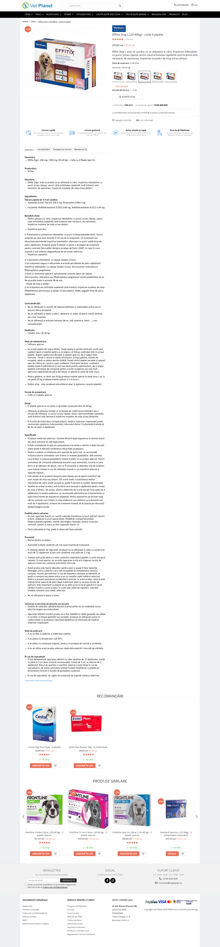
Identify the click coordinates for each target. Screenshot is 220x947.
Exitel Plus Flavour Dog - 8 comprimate (88, 747)
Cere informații (146, 120)
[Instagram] (113, 880)
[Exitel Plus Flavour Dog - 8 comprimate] (88, 724)
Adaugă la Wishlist (123, 120)
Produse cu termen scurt (78, 930)
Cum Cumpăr (73, 913)
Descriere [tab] (29, 149)
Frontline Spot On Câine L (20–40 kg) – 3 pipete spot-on (132, 834)
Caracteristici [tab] (44, 149)
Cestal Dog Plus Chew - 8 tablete (44, 747)
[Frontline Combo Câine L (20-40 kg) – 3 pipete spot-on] (44, 809)
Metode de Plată (74, 916)
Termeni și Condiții (30, 909)
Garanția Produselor (76, 927)
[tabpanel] (65, 61)
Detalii (172, 853)
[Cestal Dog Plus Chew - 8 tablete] (44, 723)
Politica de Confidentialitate (55, 887)
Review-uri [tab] (80, 149)
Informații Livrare (75, 923)
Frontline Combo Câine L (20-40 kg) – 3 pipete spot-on (44, 834)
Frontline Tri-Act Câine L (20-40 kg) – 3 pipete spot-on (88, 834)
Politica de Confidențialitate (34, 913)
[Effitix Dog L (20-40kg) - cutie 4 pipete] (65, 61)
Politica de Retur (74, 920)
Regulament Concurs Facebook (81, 934)
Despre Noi (27, 906)
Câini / (34, 21)
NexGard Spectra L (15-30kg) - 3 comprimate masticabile (176, 834)
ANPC (25, 920)
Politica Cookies (29, 916)
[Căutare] (120, 5)
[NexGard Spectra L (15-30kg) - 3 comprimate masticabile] (175, 809)
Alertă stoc (128, 96)
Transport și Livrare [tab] (62, 149)
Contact (70, 909)
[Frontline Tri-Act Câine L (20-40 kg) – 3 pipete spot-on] (88, 809)
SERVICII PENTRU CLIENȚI (81, 899)
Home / (26, 21)
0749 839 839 (170, 878)
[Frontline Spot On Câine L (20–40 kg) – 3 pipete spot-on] (132, 809)
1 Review (129, 39)
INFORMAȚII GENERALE (35, 899)
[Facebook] (107, 880)
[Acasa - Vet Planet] (37, 5)
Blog (185, 14)
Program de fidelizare (76, 906)
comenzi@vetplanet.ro (170, 882)
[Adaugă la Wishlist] (55, 765)
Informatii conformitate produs (39, 680)
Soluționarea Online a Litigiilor (35, 923)
